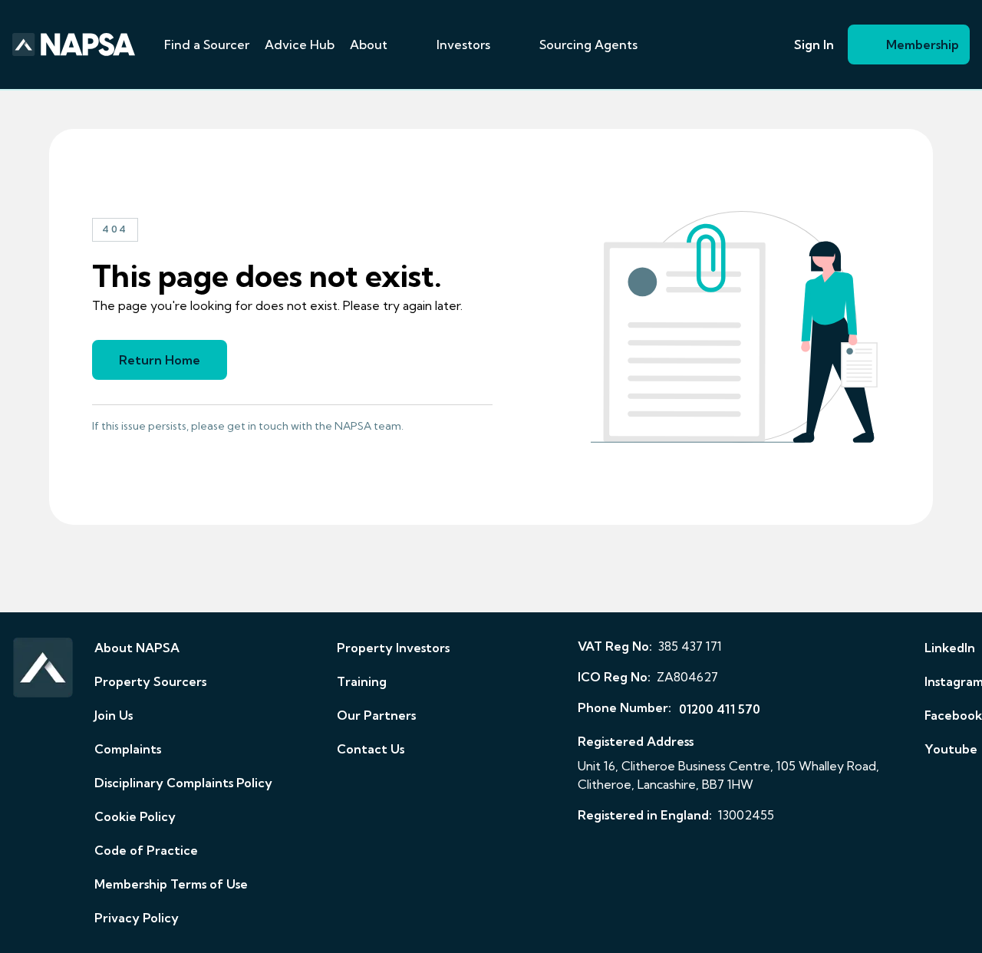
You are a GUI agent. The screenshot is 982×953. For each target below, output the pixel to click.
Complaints (127, 749)
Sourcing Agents (588, 44)
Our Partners (376, 715)
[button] (406, 44)
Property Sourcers (150, 681)
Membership (922, 44)
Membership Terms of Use (171, 884)
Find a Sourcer (206, 44)
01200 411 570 (719, 709)
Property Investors (393, 647)
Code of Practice (146, 850)
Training (362, 681)
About (368, 44)
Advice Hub (299, 44)
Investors (463, 44)
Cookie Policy (135, 816)
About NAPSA (137, 647)
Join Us (113, 715)
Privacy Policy (136, 917)
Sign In (814, 44)
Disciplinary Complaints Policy (183, 782)
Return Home (159, 360)
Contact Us (370, 749)
